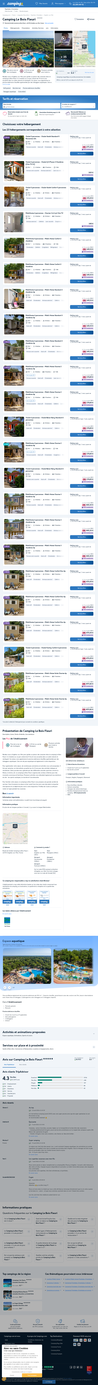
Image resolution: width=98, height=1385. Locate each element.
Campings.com (6, 15)
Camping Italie (55, 1350)
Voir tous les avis (89, 72)
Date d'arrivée (7, 104)
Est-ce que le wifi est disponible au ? (77, 1245)
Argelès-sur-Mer (48, 15)
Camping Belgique (56, 1340)
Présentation (26, 28)
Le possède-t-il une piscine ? (13, 1232)
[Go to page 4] (15, 179)
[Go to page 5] (15, 256)
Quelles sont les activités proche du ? (45, 1257)
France (14, 15)
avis (47, 28)
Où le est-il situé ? (14, 1220)
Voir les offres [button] (82, 153)
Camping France (56, 1347)
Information (54, 28)
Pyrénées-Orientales (36, 15)
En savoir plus (7, 914)
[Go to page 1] (12, 179)
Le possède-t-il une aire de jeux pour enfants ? (14, 1245)
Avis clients (22, 1064)
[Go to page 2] (13, 179)
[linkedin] (81, 1367)
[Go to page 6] (16, 256)
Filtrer (49, 1382)
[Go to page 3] (14, 179)
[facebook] (71, 1367)
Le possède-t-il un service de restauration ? (77, 1233)
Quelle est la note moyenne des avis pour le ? (78, 1221)
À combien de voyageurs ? (69, 104)
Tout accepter (32, 1375)
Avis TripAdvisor (9, 1064)
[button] (4, 1379)
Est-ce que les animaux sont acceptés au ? (14, 1257)
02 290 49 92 (78, 5)
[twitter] (78, 1367)
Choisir (12, 1375)
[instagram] (74, 1367)
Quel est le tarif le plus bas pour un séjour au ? (46, 1221)
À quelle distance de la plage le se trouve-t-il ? (46, 1245)
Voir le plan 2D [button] (30, 375)
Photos (6, 28)
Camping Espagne (56, 1354)
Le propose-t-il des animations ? (78, 1256)
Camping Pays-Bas (57, 1343)
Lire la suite (6, 84)
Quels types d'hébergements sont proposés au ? (46, 1233)
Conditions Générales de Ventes (35, 1341)
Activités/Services (38, 28)
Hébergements (15, 28)
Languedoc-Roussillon (23, 15)
